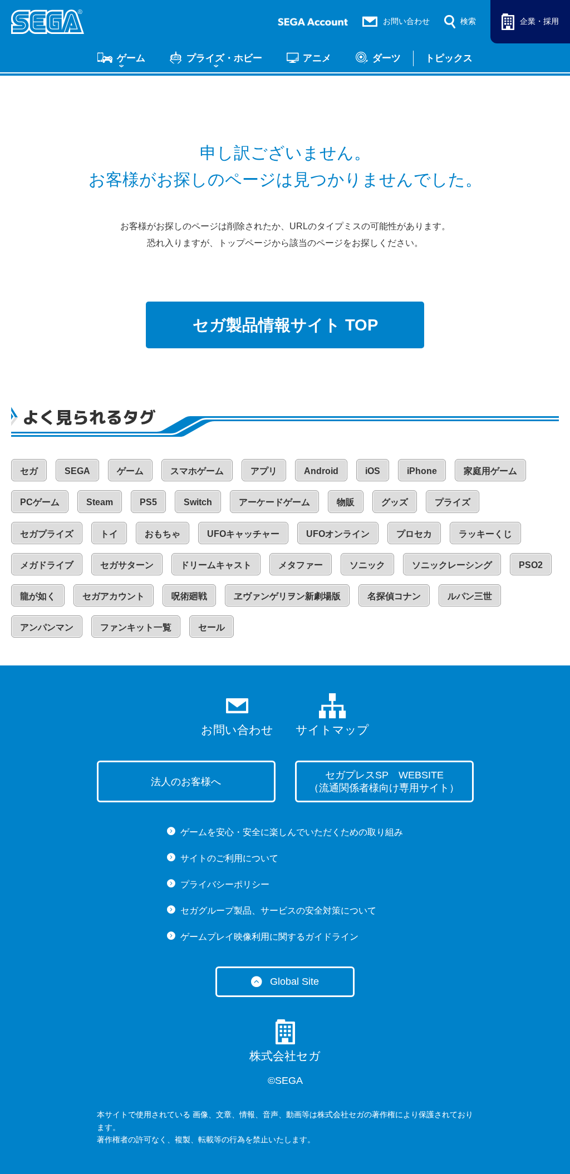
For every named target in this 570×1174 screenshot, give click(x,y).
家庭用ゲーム (490, 471)
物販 (346, 502)
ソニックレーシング (452, 565)
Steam (99, 502)
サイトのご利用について (229, 858)
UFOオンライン (338, 534)
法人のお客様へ (186, 781)
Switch (198, 502)
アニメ (317, 58)
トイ (109, 534)
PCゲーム (40, 502)
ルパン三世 (470, 596)
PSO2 (531, 565)
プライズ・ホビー (224, 58)
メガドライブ (46, 565)
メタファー (300, 565)
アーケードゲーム (274, 502)
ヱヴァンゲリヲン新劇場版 (287, 596)
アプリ (263, 471)
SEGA (77, 471)
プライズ (452, 502)
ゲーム (131, 58)
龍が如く (38, 596)
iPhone (422, 471)
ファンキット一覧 (135, 627)
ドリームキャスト (216, 565)
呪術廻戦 (189, 596)
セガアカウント (113, 596)
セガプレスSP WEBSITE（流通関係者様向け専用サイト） (384, 781)
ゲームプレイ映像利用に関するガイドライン (269, 936)
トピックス (449, 58)
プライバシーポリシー (224, 884)
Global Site (294, 981)
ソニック (367, 565)
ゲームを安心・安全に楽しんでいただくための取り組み (291, 832)
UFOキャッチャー (243, 534)
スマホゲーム (197, 471)
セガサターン (127, 565)
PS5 (148, 502)
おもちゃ (162, 534)
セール (211, 627)
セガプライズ (46, 534)
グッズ (394, 502)
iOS (372, 471)
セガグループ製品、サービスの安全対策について (278, 910)
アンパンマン (46, 627)
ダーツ (386, 58)
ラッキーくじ (485, 534)
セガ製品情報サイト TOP (285, 325)
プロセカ (414, 534)
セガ (29, 471)
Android (321, 471)
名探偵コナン (394, 596)
